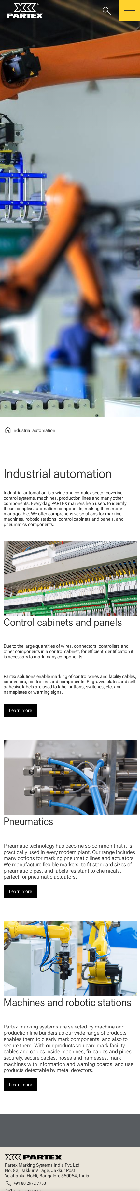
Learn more (20, 710)
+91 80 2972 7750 (30, 1183)
